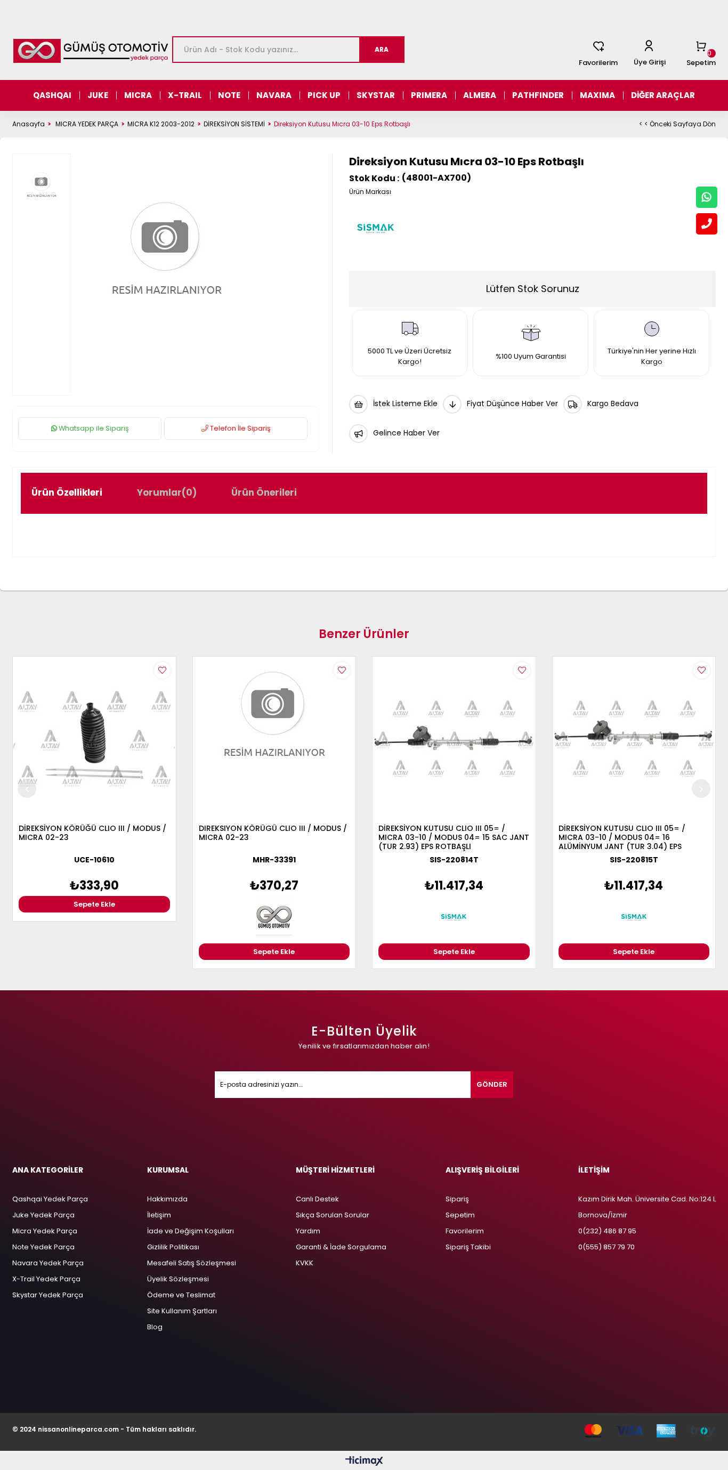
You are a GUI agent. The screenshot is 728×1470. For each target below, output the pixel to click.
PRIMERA (429, 95)
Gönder (491, 1084)
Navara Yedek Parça (48, 1263)
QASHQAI (52, 95)
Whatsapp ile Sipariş (93, 428)
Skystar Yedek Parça (47, 1295)
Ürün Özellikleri (66, 492)
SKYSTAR (376, 95)
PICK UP (324, 95)
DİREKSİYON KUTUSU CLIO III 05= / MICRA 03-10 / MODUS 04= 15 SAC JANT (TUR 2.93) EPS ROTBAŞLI (453, 838)
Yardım (308, 1231)
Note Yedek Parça (43, 1247)
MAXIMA (597, 95)
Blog (155, 1327)
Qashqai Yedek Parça (50, 1199)
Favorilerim (598, 63)
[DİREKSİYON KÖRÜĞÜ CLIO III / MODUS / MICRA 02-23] (94, 738)
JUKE (97, 95)
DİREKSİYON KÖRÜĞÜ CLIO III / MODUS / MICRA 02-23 (92, 833)
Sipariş (457, 1199)
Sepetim (460, 1215)
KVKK (304, 1263)
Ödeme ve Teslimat (181, 1295)
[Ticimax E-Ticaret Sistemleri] (364, 1461)
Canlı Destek (317, 1199)
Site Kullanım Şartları (182, 1311)
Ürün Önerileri (264, 492)
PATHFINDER (538, 95)
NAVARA (274, 95)
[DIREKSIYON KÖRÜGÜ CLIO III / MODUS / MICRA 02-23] (274, 738)
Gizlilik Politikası (173, 1247)
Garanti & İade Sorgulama (341, 1247)
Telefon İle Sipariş (239, 428)
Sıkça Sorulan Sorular (332, 1215)
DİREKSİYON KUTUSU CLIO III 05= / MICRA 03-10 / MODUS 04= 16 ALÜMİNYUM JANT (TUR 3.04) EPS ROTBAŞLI (622, 838)
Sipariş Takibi (468, 1247)
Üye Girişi (650, 62)
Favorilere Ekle (162, 670)
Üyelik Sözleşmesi (178, 1279)
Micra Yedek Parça (44, 1231)
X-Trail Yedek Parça (46, 1279)
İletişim (159, 1215)
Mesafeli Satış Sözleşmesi (191, 1263)
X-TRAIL (185, 95)
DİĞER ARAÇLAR (663, 95)
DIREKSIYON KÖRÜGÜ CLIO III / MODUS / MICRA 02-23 (273, 833)
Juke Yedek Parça (43, 1215)
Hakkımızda (167, 1199)
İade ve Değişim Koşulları (190, 1231)
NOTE (229, 95)
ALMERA (479, 95)
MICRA (138, 95)
